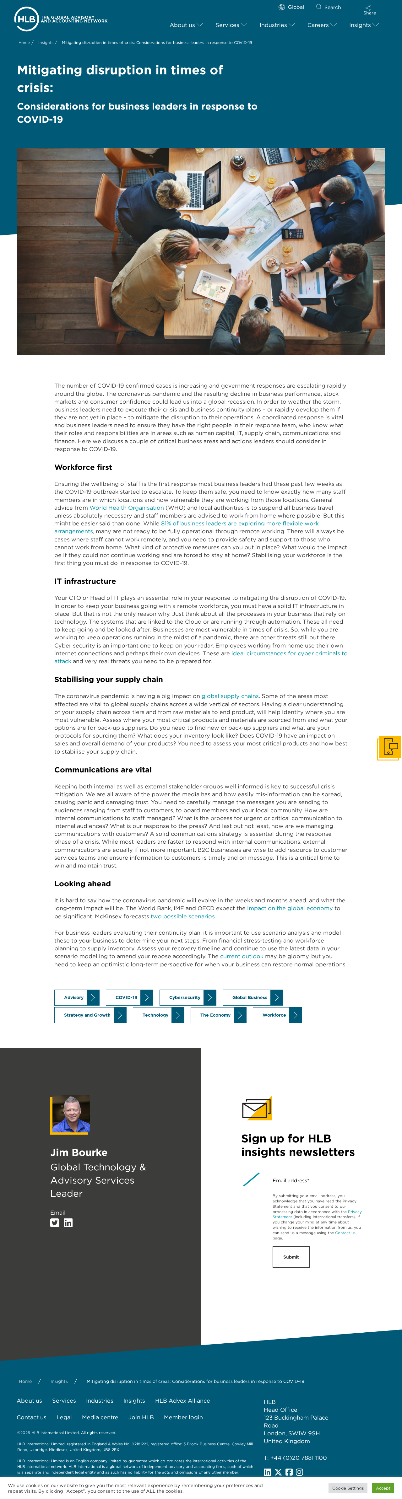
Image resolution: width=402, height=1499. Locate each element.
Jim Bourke (79, 1152)
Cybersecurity (184, 997)
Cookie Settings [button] (348, 1488)
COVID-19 (126, 997)
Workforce (274, 1015)
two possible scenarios (183, 916)
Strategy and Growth (87, 1015)
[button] (369, 10)
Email (58, 1212)
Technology (155, 1015)
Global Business (249, 997)
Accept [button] (383, 1488)
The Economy (215, 1015)
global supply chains (230, 696)
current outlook (241, 956)
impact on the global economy (290, 908)
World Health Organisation (127, 507)
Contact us (345, 1232)
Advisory (74, 997)
